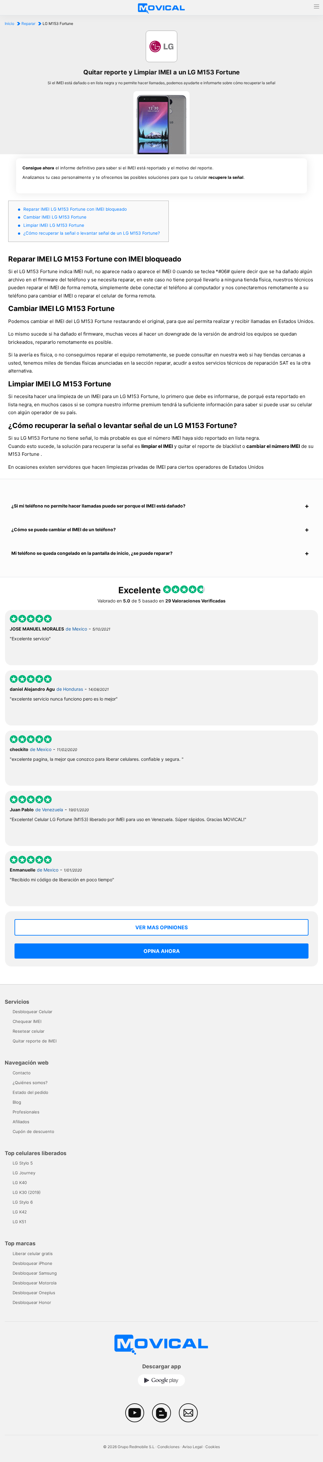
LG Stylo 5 (23, 1162)
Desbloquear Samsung (35, 1273)
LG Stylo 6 (23, 1202)
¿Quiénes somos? (30, 1082)
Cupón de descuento (33, 1131)
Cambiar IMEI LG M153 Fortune (54, 217)
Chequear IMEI (27, 1021)
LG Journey (24, 1172)
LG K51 (19, 1221)
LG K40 (20, 1182)
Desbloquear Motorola (34, 1282)
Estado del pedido (30, 1092)
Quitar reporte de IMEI (34, 1040)
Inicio (9, 23)
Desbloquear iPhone (32, 1263)
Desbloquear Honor (32, 1302)
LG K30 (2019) (27, 1192)
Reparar (28, 23)
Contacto (22, 1072)
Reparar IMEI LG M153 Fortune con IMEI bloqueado (75, 209)
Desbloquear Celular (32, 1011)
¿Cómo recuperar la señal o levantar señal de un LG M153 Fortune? (91, 233)
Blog (17, 1102)
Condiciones (168, 1446)
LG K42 (20, 1211)
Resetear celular (28, 1031)
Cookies (212, 1446)
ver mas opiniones (161, 927)
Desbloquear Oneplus (34, 1292)
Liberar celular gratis (33, 1253)
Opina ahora (162, 951)
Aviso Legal (192, 1446)
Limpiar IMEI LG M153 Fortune (53, 225)
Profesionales (26, 1111)
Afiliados (21, 1121)
